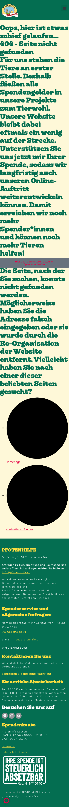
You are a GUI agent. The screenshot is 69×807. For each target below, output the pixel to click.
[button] (64, 8)
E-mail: (21, 639)
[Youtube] (19, 716)
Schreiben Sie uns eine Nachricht (26, 674)
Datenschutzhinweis (14, 752)
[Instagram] (12, 716)
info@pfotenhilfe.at (16, 572)
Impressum (8, 746)
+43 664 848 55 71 (14, 632)
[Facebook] (5, 716)
